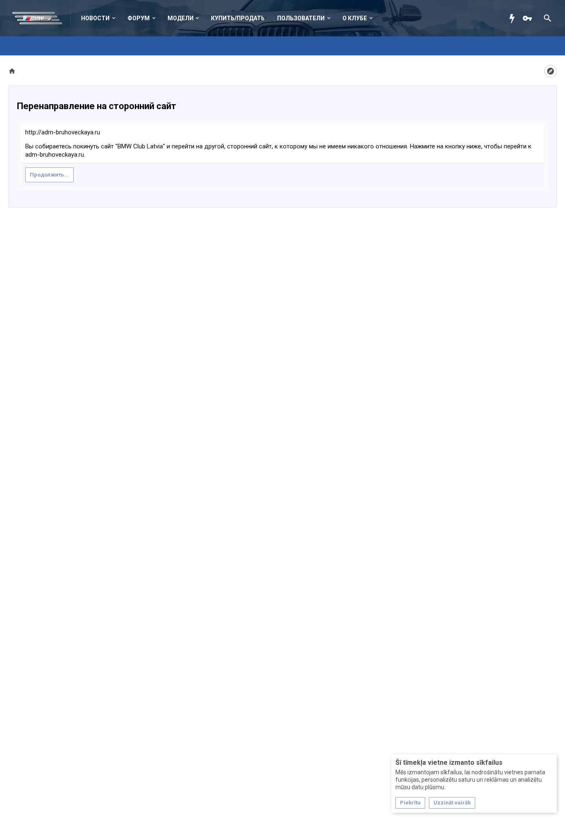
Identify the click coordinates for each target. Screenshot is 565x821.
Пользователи (301, 18)
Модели (181, 18)
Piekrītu (410, 803)
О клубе (354, 18)
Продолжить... (49, 175)
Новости (95, 18)
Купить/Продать (238, 18)
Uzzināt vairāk (452, 803)
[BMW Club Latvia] (41, 18)
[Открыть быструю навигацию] (550, 71)
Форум (138, 18)
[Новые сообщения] (514, 18)
